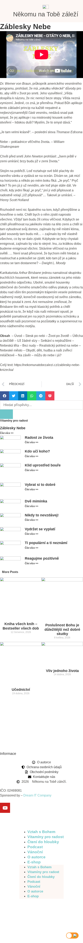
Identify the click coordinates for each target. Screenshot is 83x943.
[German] (50, 910)
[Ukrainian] (56, 915)
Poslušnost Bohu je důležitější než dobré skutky (62, 629)
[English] (30, 905)
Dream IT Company (37, 795)
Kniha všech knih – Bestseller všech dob (21, 626)
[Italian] (30, 910)
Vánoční (35, 852)
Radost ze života (39, 438)
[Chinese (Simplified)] (43, 905)
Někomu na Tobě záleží (45, 14)
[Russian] (23, 915)
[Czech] (23, 905)
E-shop (34, 862)
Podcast (35, 847)
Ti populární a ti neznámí (46, 543)
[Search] (6, 414)
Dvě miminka (36, 501)
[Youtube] (5, 808)
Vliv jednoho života (62, 671)
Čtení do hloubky (43, 842)
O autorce (36, 857)
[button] (4, 395)
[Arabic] (36, 905)
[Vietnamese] (23, 920)
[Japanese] (36, 910)
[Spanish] (43, 915)
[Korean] (43, 910)
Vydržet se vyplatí (40, 529)
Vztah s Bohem (41, 832)
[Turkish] (50, 915)
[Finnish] (50, 905)
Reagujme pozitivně (42, 558)
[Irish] (23, 910)
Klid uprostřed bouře (43, 465)
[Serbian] (36, 915)
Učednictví (21, 690)
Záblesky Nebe (12, 428)
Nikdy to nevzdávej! (42, 515)
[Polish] (56, 910)
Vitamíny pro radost (45, 837)
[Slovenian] (30, 915)
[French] (56, 905)
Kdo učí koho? (37, 451)
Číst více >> (6, 433)
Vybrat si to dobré (40, 485)
